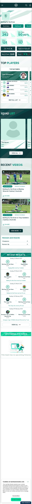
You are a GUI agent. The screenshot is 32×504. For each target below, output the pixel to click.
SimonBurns (11, 94)
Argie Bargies (7, 277)
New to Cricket (24, 289)
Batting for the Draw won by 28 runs (16, 293)
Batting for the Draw (7, 264)
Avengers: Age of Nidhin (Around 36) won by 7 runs (16, 320)
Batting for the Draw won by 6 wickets (16, 280)
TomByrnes (10, 85)
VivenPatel (10, 89)
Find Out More (16, 495)
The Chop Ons (8, 302)
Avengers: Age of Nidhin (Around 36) (7, 315)
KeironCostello (12, 81)
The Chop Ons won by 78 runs (16, 305)
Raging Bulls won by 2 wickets (16, 268)
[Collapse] (28, 481)
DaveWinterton (7, 74)
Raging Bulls (24, 264)
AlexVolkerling (6, 142)
